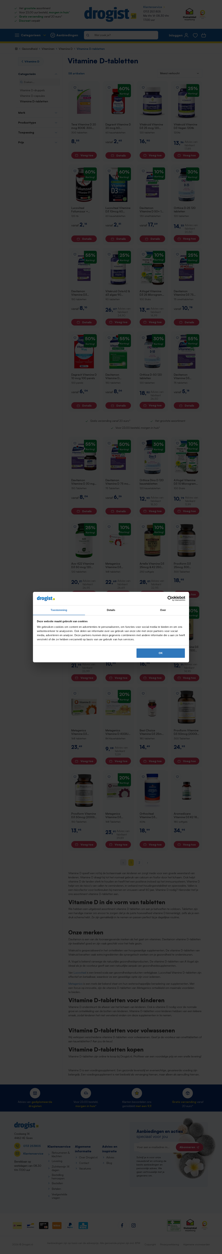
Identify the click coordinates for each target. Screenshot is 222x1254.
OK (161, 653)
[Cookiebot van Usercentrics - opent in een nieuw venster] (170, 598)
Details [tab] (111, 609)
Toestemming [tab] (59, 609)
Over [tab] (163, 609)
